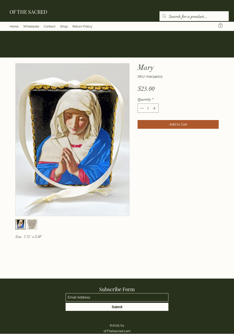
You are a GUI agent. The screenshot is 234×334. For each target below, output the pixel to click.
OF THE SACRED (28, 11)
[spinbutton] (148, 108)
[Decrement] (141, 108)
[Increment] (155, 108)
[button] (220, 25)
